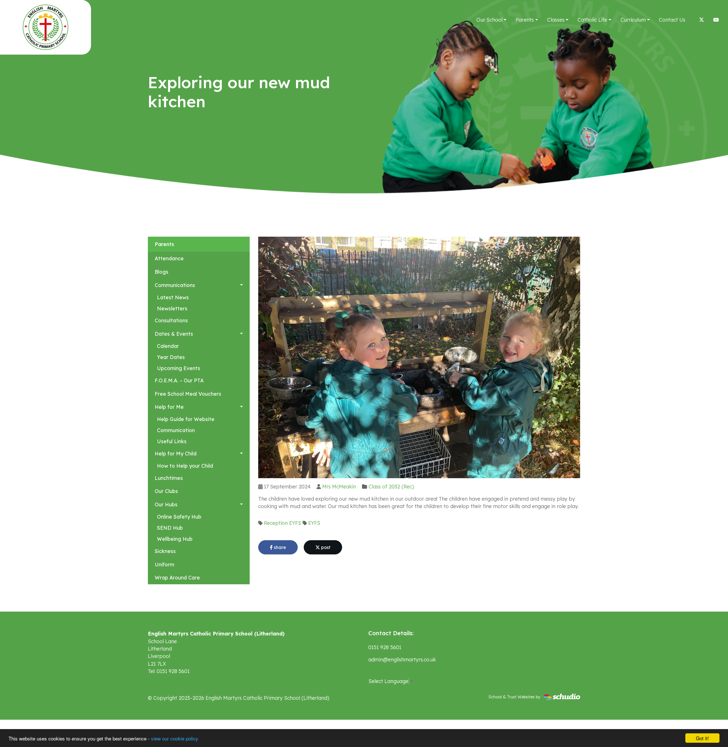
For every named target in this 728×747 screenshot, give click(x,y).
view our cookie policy (174, 738)
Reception (276, 523)
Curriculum (633, 19)
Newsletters (172, 308)
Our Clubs (166, 491)
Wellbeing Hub (175, 539)
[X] (701, 20)
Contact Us (672, 19)
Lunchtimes (169, 478)
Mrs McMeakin (339, 486)
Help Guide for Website (185, 419)
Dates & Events (174, 334)
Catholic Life (592, 19)
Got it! (702, 738)
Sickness (165, 551)
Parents (525, 19)
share (279, 547)
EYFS (295, 523)
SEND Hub (170, 528)
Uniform (164, 564)
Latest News (173, 297)
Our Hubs (166, 504)
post (325, 547)
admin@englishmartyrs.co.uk (402, 659)
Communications (175, 285)
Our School (489, 19)
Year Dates (171, 357)
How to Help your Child (185, 466)
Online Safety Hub (179, 516)
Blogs (161, 272)
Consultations (171, 320)
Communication (176, 430)
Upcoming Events (178, 368)
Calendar (168, 346)
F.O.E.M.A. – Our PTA (179, 380)
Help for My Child (176, 453)
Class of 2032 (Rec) (391, 486)
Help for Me (169, 407)
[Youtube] (716, 20)
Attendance (169, 258)
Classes (555, 19)
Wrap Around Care (177, 577)
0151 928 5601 (384, 647)
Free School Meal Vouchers (188, 394)
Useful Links (172, 441)
